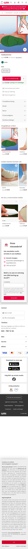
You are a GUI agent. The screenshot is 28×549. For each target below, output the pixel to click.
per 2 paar (6, 70)
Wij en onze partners (7, 466)
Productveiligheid (7, 115)
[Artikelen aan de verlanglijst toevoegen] (24, 78)
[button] (2, 2)
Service (3, 342)
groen (5, 62)
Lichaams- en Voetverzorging (20, 13)
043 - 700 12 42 (7, 331)
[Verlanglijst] (22, 2)
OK (14, 542)
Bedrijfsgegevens (19, 405)
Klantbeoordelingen (8, 120)
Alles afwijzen (5, 546)
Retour (4, 111)
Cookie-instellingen (21, 546)
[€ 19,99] (9, 175)
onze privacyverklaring (14, 532)
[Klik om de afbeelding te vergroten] (25, 49)
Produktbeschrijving (8, 101)
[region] (14, 504)
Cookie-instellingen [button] (18, 409)
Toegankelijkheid (8, 405)
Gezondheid (9, 13)
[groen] (2, 62)
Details (4, 106)
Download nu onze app (14, 360)
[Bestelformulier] (18, 2)
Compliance (8, 409)
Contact (4, 308)
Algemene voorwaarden (11, 402)
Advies (3, 346)
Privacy (21, 402)
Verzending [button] (19, 57)
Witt (2, 337)
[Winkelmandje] (26, 2)
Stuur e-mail (8, 313)
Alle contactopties (9, 318)
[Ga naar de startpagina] (6, 2)
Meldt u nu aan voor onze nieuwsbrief (15, 7)
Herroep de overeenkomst (14, 397)
